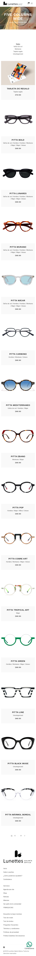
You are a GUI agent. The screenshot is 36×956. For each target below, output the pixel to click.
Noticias (6, 897)
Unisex (23, 145)
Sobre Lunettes (8, 872)
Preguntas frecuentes (10, 925)
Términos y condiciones (11, 928)
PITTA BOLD (18, 140)
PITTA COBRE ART (18, 558)
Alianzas (6, 900)
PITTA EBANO (18, 456)
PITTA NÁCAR (18, 300)
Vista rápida (24, 95)
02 (15, 836)
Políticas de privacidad (11, 932)
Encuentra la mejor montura (12, 914)
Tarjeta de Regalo (18, 88)
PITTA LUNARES (18, 193)
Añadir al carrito (18, 95)
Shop (5, 893)
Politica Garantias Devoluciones (14, 936)
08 (21, 836)
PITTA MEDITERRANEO (18, 405)
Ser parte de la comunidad (12, 904)
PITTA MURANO (18, 247)
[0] (28, 3)
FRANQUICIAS (8, 907)
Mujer (13, 145)
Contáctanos (7, 879)
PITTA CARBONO (18, 354)
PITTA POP (18, 507)
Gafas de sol (7, 143)
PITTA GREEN (18, 661)
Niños (21, 511)
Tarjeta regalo (18, 92)
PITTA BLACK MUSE (18, 763)
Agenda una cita (8, 889)
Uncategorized (18, 715)
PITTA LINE (18, 712)
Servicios (6, 886)
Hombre (16, 143)
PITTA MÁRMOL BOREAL (18, 814)
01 (11, 836)
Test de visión (8, 918)
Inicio (5, 868)
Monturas (29, 143)
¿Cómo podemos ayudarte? (12, 876)
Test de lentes (8, 921)
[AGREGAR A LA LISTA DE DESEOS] (11, 95)
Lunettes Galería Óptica (15, 951)
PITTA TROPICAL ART (18, 610)
